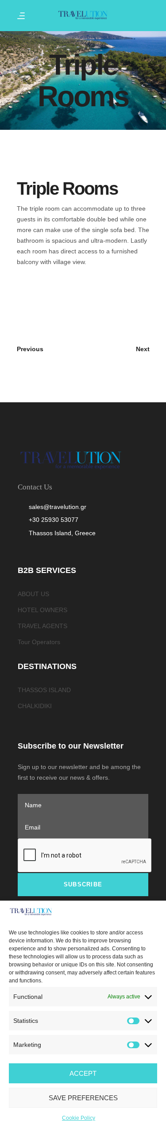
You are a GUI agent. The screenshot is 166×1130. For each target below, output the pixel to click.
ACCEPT (83, 1073)
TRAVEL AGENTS (42, 625)
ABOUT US (33, 593)
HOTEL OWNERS (42, 609)
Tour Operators (39, 641)
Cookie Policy (78, 1118)
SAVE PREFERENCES (83, 1098)
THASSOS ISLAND (44, 689)
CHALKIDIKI (35, 705)
